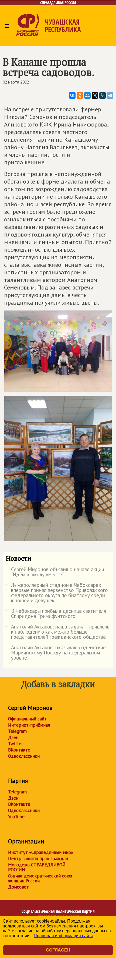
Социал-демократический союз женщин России (40, 878)
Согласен (58, 950)
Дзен (13, 737)
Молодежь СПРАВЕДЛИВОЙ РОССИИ (37, 867)
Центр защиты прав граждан (38, 858)
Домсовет (18, 886)
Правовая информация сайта (63, 935)
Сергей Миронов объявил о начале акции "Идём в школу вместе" (55, 572)
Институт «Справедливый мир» (40, 852)
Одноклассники (24, 756)
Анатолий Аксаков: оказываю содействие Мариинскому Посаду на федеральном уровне (56, 653)
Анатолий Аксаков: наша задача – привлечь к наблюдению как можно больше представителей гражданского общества (57, 632)
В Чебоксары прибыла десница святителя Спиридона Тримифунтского (56, 613)
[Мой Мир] (87, 95)
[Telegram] (110, 95)
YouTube (16, 816)
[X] (95, 95)
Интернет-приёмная (29, 725)
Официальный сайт (27, 718)
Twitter (15, 743)
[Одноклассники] (80, 95)
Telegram (17, 731)
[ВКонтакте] (72, 95)
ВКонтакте (19, 749)
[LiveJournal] (102, 95)
